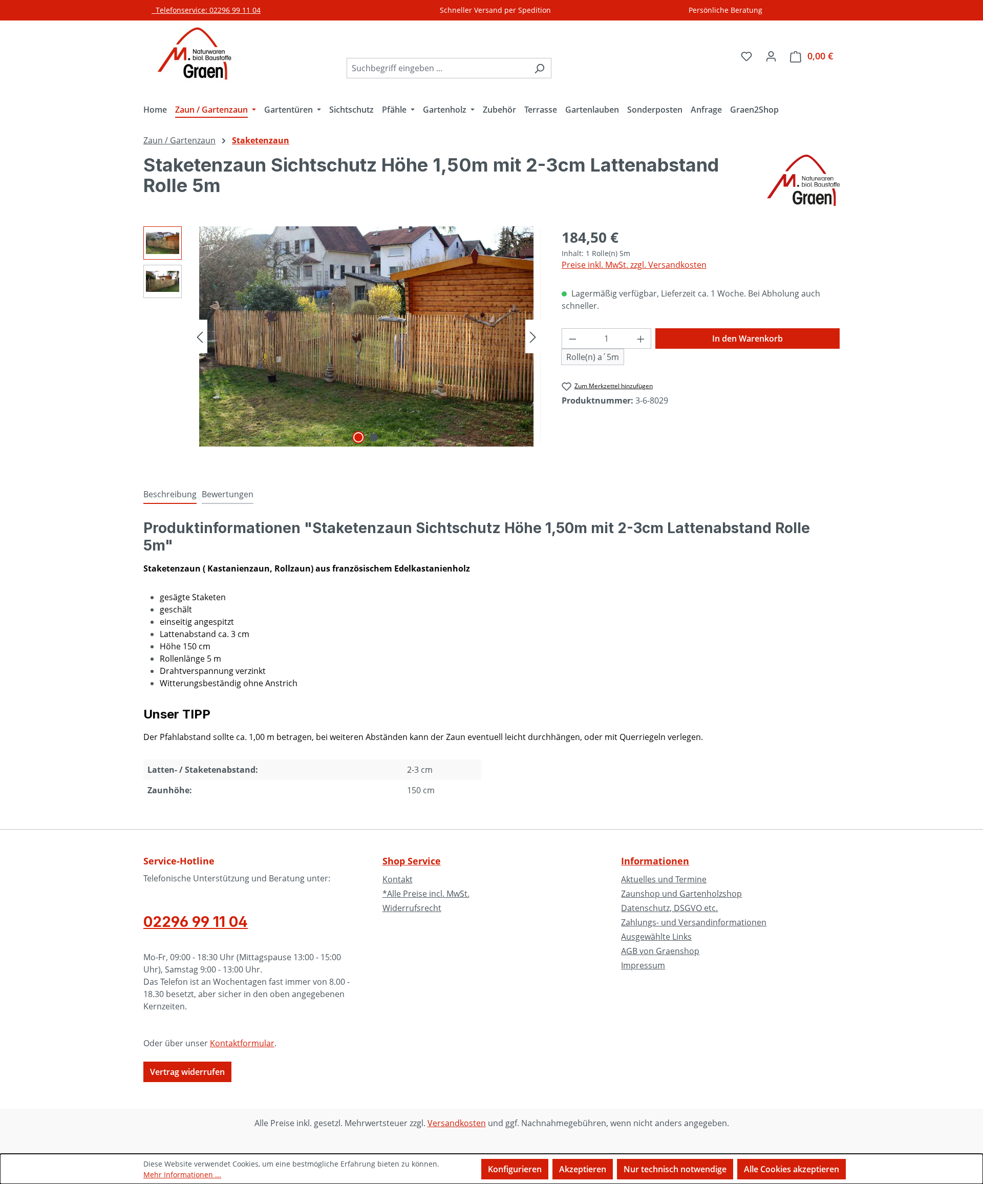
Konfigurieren (515, 1169)
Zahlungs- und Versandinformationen (693, 922)
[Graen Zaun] (803, 180)
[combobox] (437, 68)
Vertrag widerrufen (187, 1071)
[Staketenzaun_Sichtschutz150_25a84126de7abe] (366, 336)
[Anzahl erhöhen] (641, 338)
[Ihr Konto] (771, 56)
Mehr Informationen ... (182, 1174)
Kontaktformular (242, 1043)
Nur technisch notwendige (675, 1169)
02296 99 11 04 (195, 922)
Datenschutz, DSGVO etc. (669, 908)
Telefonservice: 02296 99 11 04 (206, 10)
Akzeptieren (582, 1169)
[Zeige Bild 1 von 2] (358, 437)
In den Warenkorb (747, 338)
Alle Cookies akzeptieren (791, 1169)
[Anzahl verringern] (572, 338)
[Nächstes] (533, 336)
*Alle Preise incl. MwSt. (425, 893)
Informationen (655, 861)
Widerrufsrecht (411, 908)
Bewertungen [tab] (227, 494)
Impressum (643, 965)
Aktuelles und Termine (664, 879)
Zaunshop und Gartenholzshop (681, 893)
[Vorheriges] (199, 336)
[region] (342, 336)
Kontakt (397, 879)
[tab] (170, 494)
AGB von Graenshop (660, 951)
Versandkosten (457, 1123)
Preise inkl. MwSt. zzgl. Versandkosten (634, 264)
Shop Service (411, 861)
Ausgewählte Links (656, 936)
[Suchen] (539, 68)
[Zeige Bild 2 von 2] (374, 437)
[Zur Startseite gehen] (194, 54)
